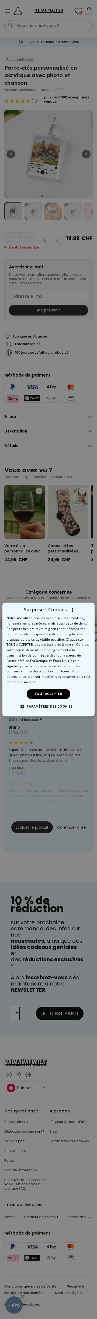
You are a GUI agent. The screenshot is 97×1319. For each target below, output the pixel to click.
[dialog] (48, 659)
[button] (48, 706)
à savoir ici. (29, 682)
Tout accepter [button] (48, 694)
